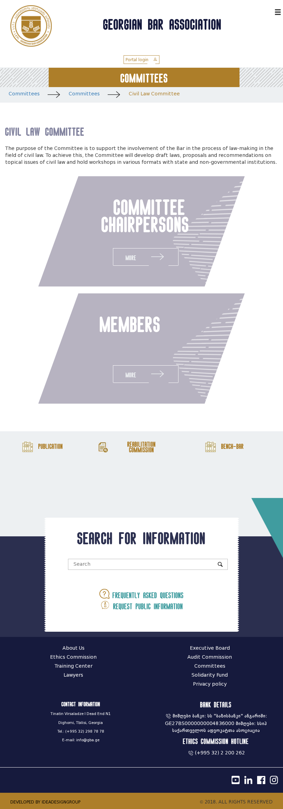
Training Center (73, 666)
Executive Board (210, 648)
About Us (73, 648)
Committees (24, 94)
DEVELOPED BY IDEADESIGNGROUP (45, 802)
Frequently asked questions (146, 595)
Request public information (146, 606)
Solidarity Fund (210, 675)
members (130, 324)
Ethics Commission (73, 657)
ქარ (267, 11)
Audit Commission (209, 657)
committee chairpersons (145, 215)
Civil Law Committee (154, 94)
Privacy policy (210, 684)
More (131, 258)
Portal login (138, 59)
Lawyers (73, 675)
